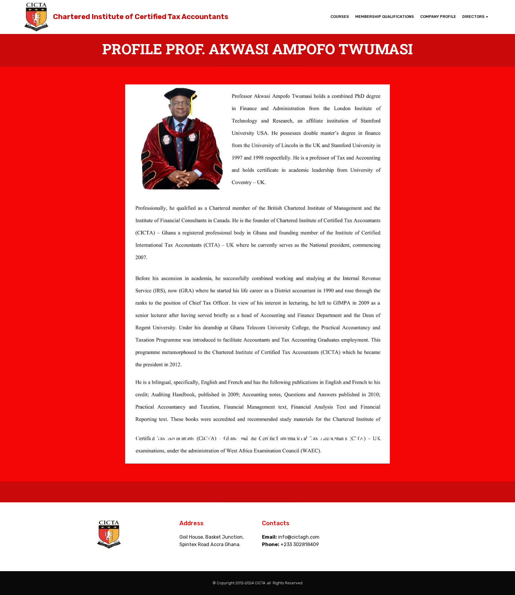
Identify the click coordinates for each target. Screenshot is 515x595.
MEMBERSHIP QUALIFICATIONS (384, 16)
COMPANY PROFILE (438, 16)
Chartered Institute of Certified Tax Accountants (140, 17)
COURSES (340, 16)
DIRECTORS (473, 16)
